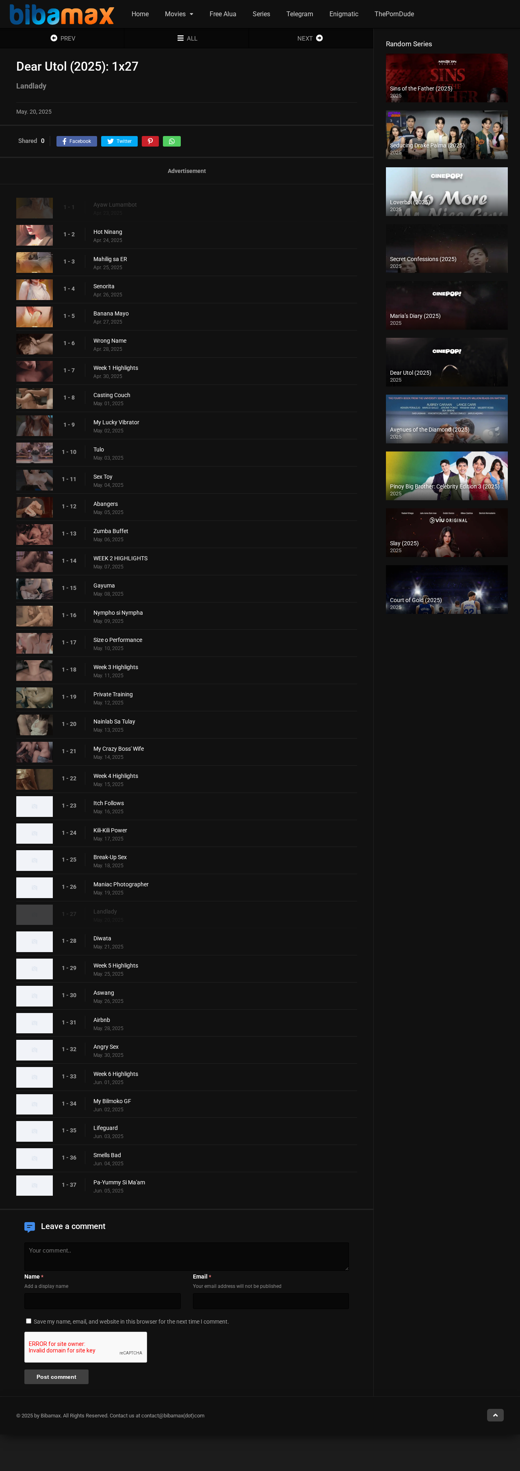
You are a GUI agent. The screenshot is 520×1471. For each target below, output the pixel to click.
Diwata (102, 938)
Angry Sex (106, 1046)
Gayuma (104, 585)
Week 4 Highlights (115, 776)
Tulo (98, 449)
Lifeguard (105, 1128)
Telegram (299, 14)
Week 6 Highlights (115, 1074)
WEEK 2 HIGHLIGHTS (120, 558)
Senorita (104, 286)
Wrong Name (109, 340)
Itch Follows (108, 803)
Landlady (105, 911)
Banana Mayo (111, 313)
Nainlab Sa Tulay (114, 721)
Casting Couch (111, 395)
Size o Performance (117, 640)
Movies (175, 14)
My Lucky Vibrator (116, 422)
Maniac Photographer (121, 884)
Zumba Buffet (110, 531)
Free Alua (223, 14)
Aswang (103, 992)
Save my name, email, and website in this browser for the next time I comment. (131, 1321)
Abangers (105, 504)
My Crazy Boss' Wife (118, 748)
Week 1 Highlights (115, 368)
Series (261, 14)
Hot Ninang (107, 232)
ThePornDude (394, 14)
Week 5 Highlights (115, 965)
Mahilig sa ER (110, 259)
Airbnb (101, 1020)
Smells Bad (107, 1155)
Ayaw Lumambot (115, 204)
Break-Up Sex (110, 857)
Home (140, 14)
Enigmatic (343, 14)
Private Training (113, 694)
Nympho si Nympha (118, 612)
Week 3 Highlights (115, 667)
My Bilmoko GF (112, 1101)
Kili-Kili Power (110, 830)
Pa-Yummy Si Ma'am (119, 1182)
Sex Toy (103, 476)
